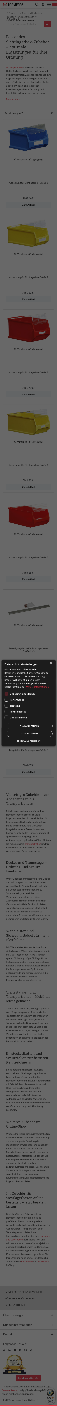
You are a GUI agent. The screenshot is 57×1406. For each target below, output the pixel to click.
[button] (28, 741)
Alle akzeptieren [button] (29, 726)
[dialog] (28, 703)
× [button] (51, 663)
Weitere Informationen (37, 686)
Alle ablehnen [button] (29, 733)
